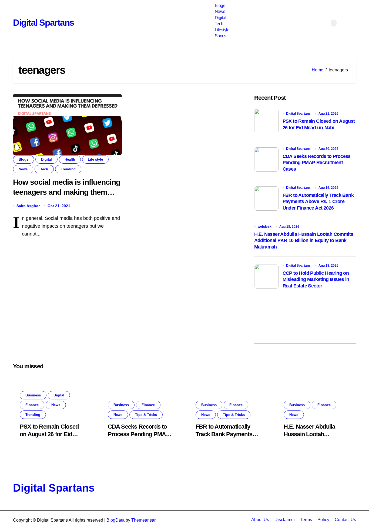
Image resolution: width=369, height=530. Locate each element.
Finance (32, 405)
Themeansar (143, 520)
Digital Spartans (43, 23)
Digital (220, 17)
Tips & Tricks (146, 415)
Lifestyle (222, 30)
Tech (219, 23)
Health (70, 159)
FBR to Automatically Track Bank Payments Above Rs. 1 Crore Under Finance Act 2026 (318, 202)
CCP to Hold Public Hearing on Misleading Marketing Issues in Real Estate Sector (316, 279)
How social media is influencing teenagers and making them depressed (66, 192)
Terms (306, 519)
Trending (68, 169)
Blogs (220, 5)
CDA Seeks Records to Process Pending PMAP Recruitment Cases (317, 163)
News (220, 11)
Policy (323, 519)
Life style (95, 159)
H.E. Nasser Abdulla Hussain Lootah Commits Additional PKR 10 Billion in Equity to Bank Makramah (303, 240)
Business (33, 395)
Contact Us (345, 519)
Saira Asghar (28, 206)
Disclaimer (284, 519)
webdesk (264, 226)
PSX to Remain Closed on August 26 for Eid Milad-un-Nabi (49, 434)
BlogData (115, 520)
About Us (260, 519)
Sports (220, 36)
